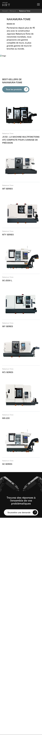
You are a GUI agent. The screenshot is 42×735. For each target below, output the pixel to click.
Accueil (5, 11)
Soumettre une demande (19, 512)
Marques (13, 11)
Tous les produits (14, 89)
